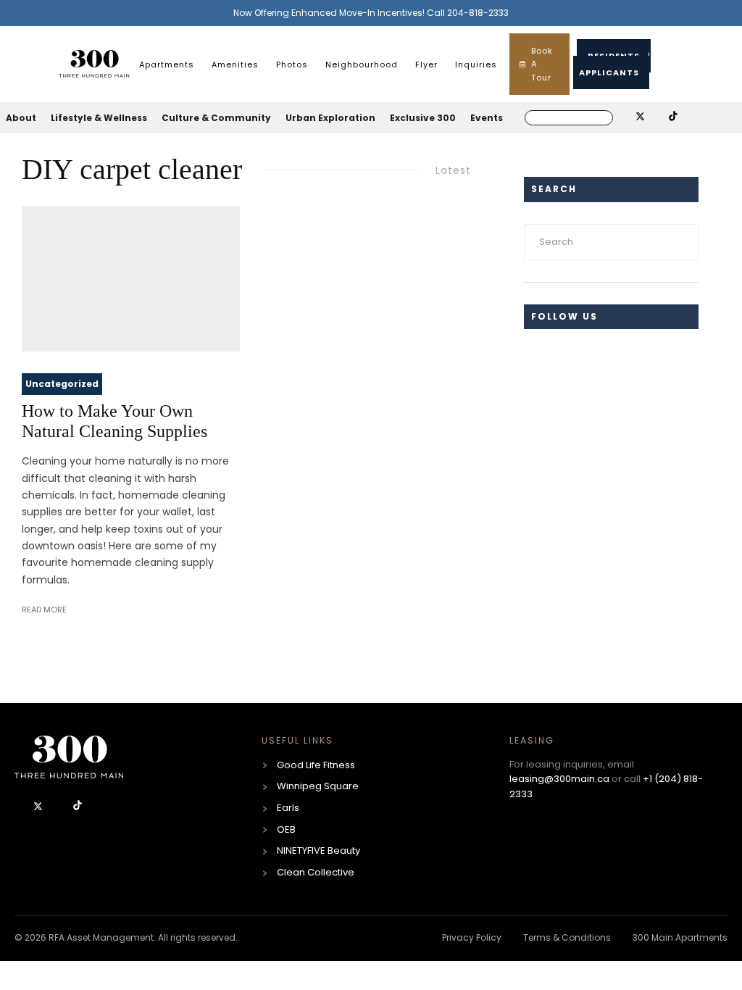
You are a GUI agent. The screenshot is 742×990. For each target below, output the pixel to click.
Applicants (609, 72)
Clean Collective (315, 872)
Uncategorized (62, 384)
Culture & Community (216, 118)
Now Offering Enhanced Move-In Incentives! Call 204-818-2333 (371, 13)
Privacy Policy (471, 937)
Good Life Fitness (316, 765)
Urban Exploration (330, 118)
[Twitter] (39, 807)
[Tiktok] (77, 807)
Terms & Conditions (567, 937)
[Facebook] (20, 807)
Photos (292, 64)
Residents (614, 56)
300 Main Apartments (680, 937)
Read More (44, 609)
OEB (286, 829)
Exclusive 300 (423, 118)
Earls (288, 808)
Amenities (235, 64)
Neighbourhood (361, 64)
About (21, 118)
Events (486, 118)
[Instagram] (58, 807)
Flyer (426, 64)
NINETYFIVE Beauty (318, 850)
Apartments (166, 64)
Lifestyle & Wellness (99, 118)
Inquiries (476, 64)
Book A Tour (542, 64)
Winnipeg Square (318, 786)
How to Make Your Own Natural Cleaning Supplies (114, 421)
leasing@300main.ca (559, 779)
